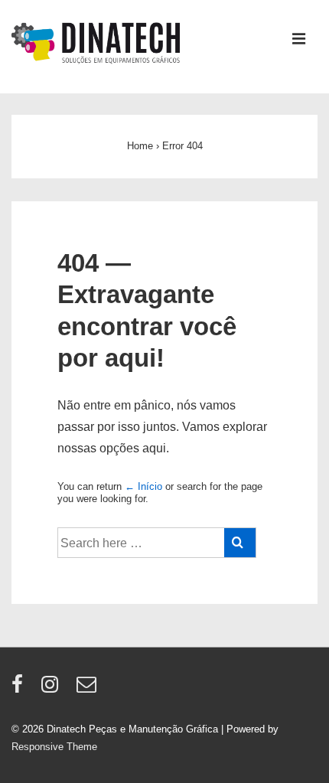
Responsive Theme (54, 746)
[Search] (240, 542)
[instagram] (53, 689)
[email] (88, 689)
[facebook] (20, 689)
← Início (143, 486)
